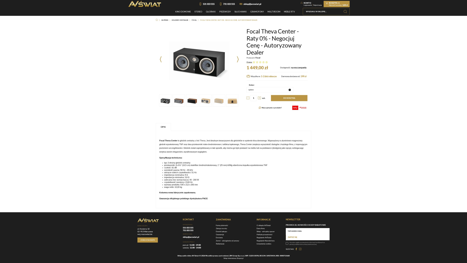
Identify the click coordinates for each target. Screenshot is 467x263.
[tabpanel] (233, 169)
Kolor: (252, 85)
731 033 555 (229, 4)
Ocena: (249, 62)
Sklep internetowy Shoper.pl (233, 258)
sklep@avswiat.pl (252, 4)
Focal (258, 57)
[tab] (164, 127)
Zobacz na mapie (147, 240)
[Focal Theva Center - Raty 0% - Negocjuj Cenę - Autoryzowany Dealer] (165, 100)
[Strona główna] (144, 4)
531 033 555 (209, 4)
